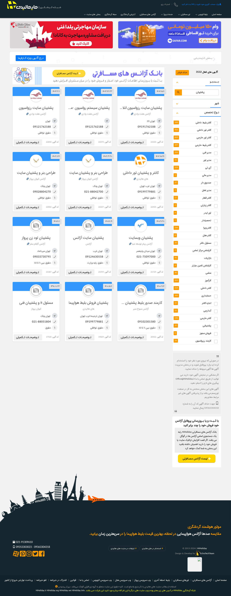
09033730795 (42, 257)
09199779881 (147, 192)
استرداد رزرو (165, 4)
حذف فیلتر (182, 72)
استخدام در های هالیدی (151, 548)
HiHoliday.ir (41, 590)
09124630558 (94, 257)
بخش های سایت (93, 14)
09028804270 (42, 192)
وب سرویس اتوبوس (102, 580)
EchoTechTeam (207, 553)
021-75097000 (146, 257)
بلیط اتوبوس (203, 14)
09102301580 (147, 322)
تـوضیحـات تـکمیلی (132, 142)
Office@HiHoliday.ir (185, 379)
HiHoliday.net (65, 590)
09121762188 (94, 127)
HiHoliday (202, 548)
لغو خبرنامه (41, 580)
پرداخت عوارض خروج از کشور (19, 580)
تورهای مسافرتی (181, 580)
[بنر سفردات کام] (169, 34)
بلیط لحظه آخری (162, 580)
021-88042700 (93, 192)
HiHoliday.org (53, 590)
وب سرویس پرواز (142, 580)
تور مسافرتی (185, 14)
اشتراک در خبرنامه (58, 580)
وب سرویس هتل (123, 580)
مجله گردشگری (110, 14)
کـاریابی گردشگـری (128, 14)
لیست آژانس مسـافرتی (195, 459)
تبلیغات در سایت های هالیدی (122, 548)
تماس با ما (84, 580)
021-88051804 (41, 322)
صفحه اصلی (217, 14)
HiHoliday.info (78, 590)
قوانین (73, 580)
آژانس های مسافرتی (148, 14)
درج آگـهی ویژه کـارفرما (31, 58)
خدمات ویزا (168, 14)
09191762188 (147, 127)
